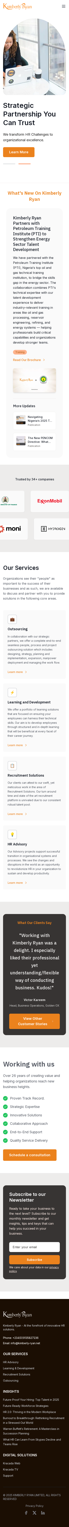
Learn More (18, 152)
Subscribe (34, 1260)
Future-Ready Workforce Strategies (25, 1405)
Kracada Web (11, 1463)
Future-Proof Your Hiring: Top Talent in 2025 (31, 1399)
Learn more (15, 672)
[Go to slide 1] (9, 163)
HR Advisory (11, 1362)
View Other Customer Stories (32, 1021)
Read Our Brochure (27, 360)
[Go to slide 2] (24, 163)
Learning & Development (18, 1368)
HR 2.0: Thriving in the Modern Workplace (29, 1412)
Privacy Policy (35, 1505)
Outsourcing (10, 1380)
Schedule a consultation (29, 1155)
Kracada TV (10, 1469)
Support (8, 1475)
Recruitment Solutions (16, 1374)
